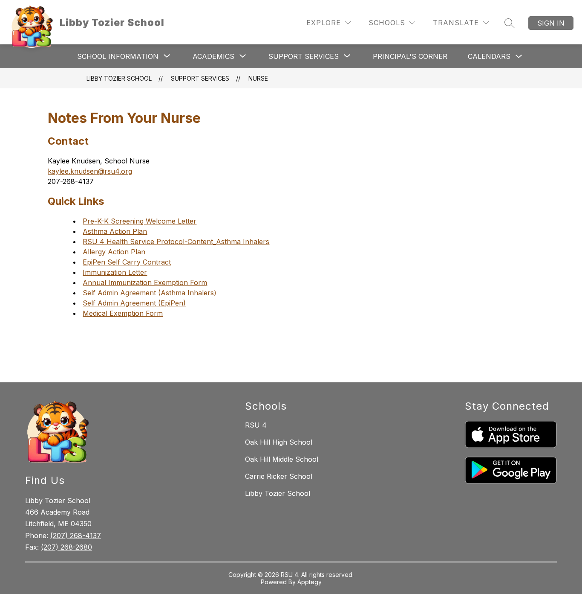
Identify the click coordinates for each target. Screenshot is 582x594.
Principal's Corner (410, 56)
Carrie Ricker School (278, 476)
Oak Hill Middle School (281, 459)
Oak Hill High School (278, 442)
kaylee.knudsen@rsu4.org (90, 171)
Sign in (551, 23)
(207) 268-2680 (66, 547)
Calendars (489, 56)
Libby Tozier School (119, 78)
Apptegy (309, 581)
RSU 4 (256, 425)
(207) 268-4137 (75, 535)
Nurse (258, 78)
